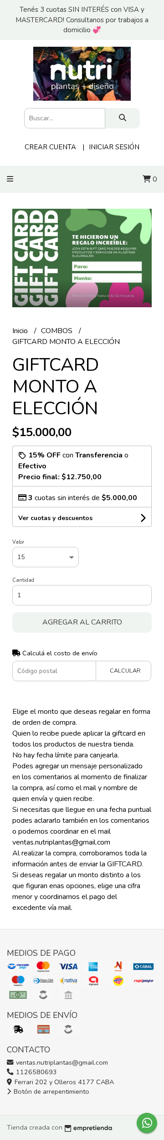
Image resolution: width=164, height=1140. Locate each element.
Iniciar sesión (114, 147)
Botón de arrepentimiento (50, 1091)
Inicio (21, 331)
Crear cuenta (50, 147)
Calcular (125, 671)
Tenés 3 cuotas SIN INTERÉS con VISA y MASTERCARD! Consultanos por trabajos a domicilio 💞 (82, 19)
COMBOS (57, 331)
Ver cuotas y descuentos (55, 518)
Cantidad (23, 580)
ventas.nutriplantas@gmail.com (61, 1062)
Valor (18, 542)
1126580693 (35, 1071)
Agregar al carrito (82, 622)
